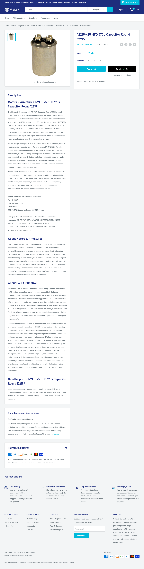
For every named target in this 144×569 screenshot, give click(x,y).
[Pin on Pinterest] (125, 44)
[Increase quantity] (100, 60)
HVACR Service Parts (34, 26)
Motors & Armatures (85, 45)
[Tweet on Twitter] (130, 44)
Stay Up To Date (131, 2)
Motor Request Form (58, 519)
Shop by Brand (55, 522)
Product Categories (18, 26)
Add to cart (91, 69)
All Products (18, 18)
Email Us (30, 529)
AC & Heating (48, 26)
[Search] (110, 9)
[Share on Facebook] (121, 44)
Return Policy (32, 519)
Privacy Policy (9, 526)
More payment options (122, 75)
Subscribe (81, 535)
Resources (45, 18)
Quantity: (80, 60)
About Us (8, 519)
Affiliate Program (56, 529)
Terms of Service (11, 522)
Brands (32, 18)
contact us (55, 434)
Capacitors (58, 26)
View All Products (56, 526)
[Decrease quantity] (88, 60)
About (56, 18)
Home (6, 18)
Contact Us (31, 526)
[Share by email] (134, 44)
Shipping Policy (33, 522)
